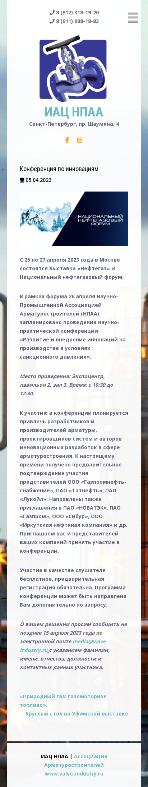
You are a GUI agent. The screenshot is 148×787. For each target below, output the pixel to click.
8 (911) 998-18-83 (77, 21)
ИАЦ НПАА (74, 112)
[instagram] (80, 140)
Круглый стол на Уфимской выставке (77, 713)
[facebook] (67, 140)
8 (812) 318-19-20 (77, 12)
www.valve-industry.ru (74, 773)
